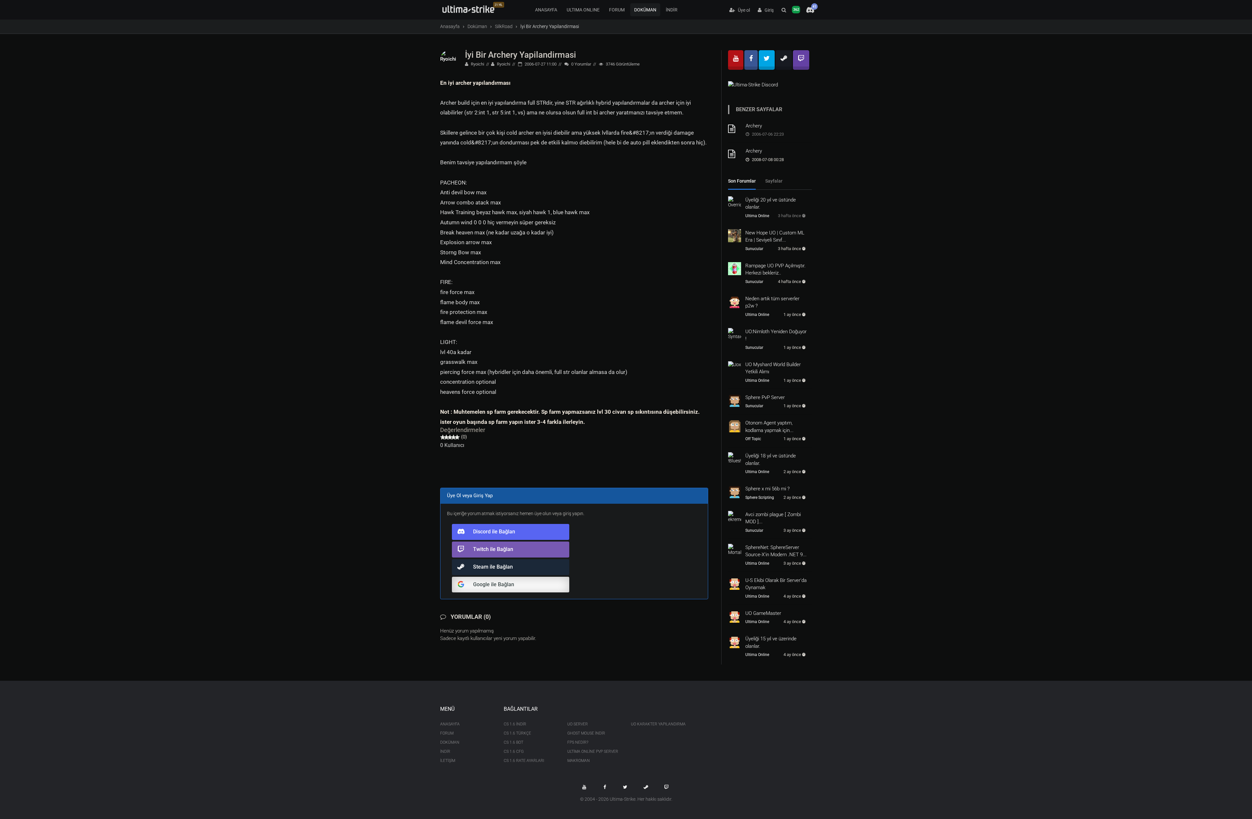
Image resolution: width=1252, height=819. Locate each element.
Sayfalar (773, 181)
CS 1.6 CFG (514, 751)
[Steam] (784, 60)
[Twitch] (801, 60)
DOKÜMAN (645, 9)
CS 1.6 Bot (513, 742)
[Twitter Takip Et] (625, 787)
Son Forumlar (742, 181)
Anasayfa (450, 26)
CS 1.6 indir (515, 724)
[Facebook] (751, 60)
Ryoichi (477, 64)
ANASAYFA (546, 9)
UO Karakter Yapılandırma (658, 724)
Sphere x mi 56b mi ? (767, 489)
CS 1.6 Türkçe (517, 733)
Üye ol (742, 10)
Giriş (768, 10)
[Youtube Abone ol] (584, 787)
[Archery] (734, 128)
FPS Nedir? (577, 742)
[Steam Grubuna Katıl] (646, 787)
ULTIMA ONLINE (583, 9)
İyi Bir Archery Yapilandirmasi (520, 55)
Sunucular (754, 248)
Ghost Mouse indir (586, 733)
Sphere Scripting (759, 497)
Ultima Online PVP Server (592, 751)
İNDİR (672, 9)
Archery (754, 126)
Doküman (477, 26)
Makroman (578, 760)
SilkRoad (504, 26)
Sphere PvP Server (765, 397)
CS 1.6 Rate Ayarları (524, 760)
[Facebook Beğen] (605, 787)
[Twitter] (767, 60)
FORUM (617, 9)
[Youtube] (735, 60)
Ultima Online (757, 216)
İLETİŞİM (447, 760)
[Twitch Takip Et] (666, 787)
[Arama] (783, 10)
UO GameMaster (763, 613)
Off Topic (753, 439)
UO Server (577, 724)
